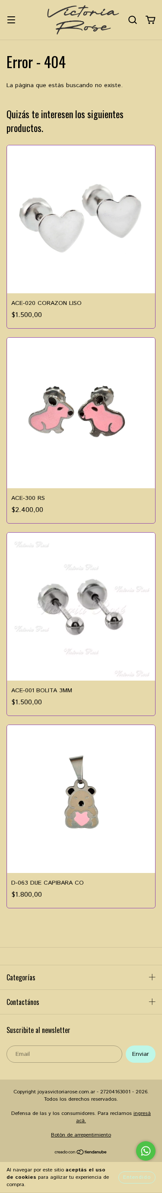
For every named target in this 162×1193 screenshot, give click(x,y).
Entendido (137, 1177)
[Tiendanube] (81, 1153)
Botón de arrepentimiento (81, 1135)
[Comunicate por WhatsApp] (146, 1151)
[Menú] (11, 20)
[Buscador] (132, 20)
